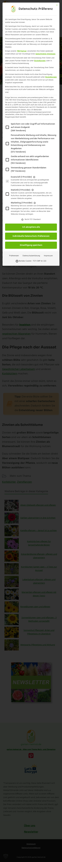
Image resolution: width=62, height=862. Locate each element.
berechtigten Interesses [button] (45, 54)
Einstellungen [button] (40, 60)
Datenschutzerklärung (31, 255)
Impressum (48, 255)
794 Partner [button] (22, 51)
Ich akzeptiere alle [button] (31, 227)
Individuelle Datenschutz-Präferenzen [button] (31, 236)
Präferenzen (14, 255)
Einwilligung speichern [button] (31, 245)
